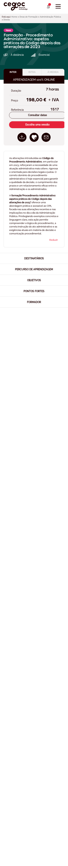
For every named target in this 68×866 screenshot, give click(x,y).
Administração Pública (50, 17)
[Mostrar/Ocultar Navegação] (58, 6)
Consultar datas (37, 115)
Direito (6, 20)
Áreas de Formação (28, 17)
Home (14, 17)
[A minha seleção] (48, 6)
